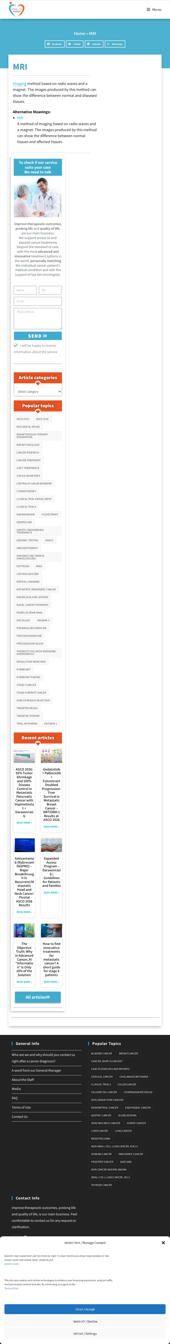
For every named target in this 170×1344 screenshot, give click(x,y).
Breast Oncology (28, 444)
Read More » (24, 822)
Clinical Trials (26, 506)
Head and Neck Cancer (105, 1123)
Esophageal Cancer (138, 1107)
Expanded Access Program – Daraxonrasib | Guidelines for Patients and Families (51, 872)
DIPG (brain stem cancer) (107, 1099)
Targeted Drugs (27, 708)
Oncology (23, 620)
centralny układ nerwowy (34, 483)
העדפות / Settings (85, 1333)
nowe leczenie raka (29, 612)
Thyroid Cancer (101, 1185)
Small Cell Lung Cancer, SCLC (110, 1177)
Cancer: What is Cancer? (107, 1061)
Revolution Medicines (31, 661)
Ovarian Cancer (101, 1154)
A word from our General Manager (36, 1070)
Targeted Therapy (28, 715)
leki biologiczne (28, 573)
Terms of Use (11, 1288)
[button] (163, 1243)
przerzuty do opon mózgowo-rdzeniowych (36, 653)
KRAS (39, 566)
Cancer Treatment (29, 460)
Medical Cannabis (28, 581)
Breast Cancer (128, 1053)
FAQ (15, 1098)
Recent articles (37, 737)
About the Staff (23, 1079)
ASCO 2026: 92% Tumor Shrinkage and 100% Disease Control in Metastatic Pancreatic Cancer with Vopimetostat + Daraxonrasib (24, 792)
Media (16, 1088)
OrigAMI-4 (43, 620)
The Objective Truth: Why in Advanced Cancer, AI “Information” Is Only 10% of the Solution (24, 959)
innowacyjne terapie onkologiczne (30, 557)
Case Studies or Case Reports (110, 1069)
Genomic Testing (27, 540)
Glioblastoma (127, 1115)
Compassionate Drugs (138, 1092)
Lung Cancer (123, 1130)
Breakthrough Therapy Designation (32, 436)
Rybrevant (24, 669)
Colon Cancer (127, 1084)
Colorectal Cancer (104, 1092)
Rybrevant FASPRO (28, 677)
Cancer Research (28, 452)
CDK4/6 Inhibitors (28, 475)
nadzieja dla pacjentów (32, 597)
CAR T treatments (28, 468)
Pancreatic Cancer (131, 1154)
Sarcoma (126, 1161)
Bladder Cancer (101, 1053)
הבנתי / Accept (85, 1309)
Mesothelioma (100, 1138)
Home (79, 33)
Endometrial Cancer (104, 1107)
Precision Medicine (29, 635)
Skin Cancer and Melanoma (109, 1169)
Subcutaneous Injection (33, 700)
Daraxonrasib (26, 514)
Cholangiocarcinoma (134, 1076)
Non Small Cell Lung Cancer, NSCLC (114, 1146)
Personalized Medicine (31, 628)
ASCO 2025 (23, 419)
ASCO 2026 (42, 419)
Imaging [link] (19, 83)
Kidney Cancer (136, 1123)
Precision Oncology (30, 643)
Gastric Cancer (101, 1115)
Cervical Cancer (102, 1076)
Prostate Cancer (102, 1161)
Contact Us (20, 1116)
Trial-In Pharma (27, 723)
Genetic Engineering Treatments (30, 531)
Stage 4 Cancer (26, 684)
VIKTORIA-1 (50, 723)
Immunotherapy (27, 548)
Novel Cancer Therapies (32, 604)
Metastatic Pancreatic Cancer (36, 589)
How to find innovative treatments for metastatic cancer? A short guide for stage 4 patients (51, 959)
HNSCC (49, 540)
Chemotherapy (26, 491)
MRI (20, 117)
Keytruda (23, 566)
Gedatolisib (24, 522)
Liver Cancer (99, 1130)
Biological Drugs (28, 426)
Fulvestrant (50, 514)
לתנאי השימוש (11, 1264)
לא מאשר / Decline (85, 1321)
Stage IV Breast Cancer (31, 692)
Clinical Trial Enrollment (34, 499)
